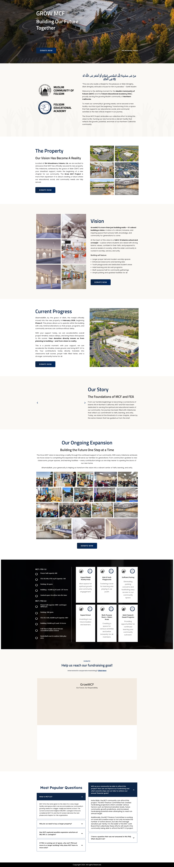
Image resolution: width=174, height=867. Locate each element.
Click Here (102, 670)
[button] (37, 403)
